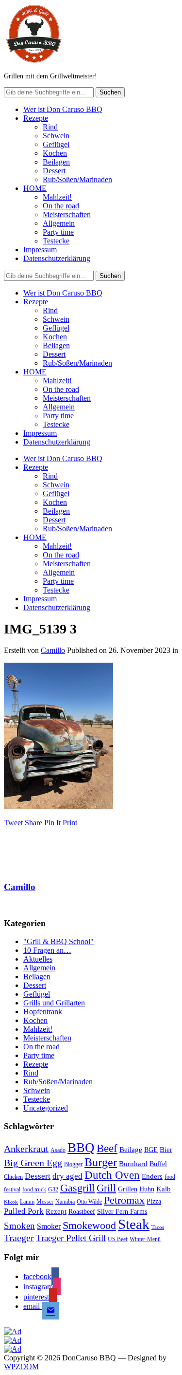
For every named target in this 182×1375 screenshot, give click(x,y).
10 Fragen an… (47, 950)
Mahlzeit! (57, 197)
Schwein (56, 135)
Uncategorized (45, 1108)
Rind (50, 127)
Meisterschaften (67, 214)
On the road (61, 206)
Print (70, 822)
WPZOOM (21, 1366)
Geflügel (56, 144)
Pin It (52, 822)
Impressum (40, 249)
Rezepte (35, 118)
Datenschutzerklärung (56, 258)
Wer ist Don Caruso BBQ (62, 109)
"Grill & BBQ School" (58, 941)
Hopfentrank (42, 1011)
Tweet (13, 822)
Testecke (56, 241)
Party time (58, 232)
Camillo (53, 650)
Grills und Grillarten (54, 1003)
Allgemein (59, 223)
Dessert (54, 171)
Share (33, 822)
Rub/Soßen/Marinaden (77, 179)
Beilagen (56, 162)
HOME (35, 188)
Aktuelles (37, 959)
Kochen (55, 153)
